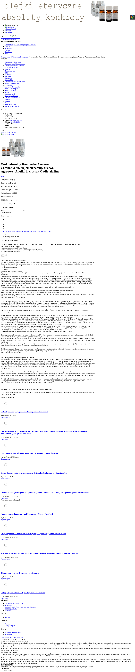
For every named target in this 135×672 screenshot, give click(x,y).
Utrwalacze (8, 78)
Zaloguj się (4, 39)
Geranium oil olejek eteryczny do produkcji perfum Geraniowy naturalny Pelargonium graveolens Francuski (45, 493)
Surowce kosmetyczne (12, 83)
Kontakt (7, 617)
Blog (6, 53)
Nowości (7, 101)
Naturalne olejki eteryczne (13, 62)
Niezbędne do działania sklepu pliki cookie (16, 641)
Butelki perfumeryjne (11, 89)
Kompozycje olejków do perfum (15, 64)
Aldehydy (8, 76)
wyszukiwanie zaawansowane (10, 38)
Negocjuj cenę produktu (31, 231)
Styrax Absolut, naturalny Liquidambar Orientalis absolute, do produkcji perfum (34, 473)
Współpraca (8, 52)
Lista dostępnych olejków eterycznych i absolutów (20, 45)
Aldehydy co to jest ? (11, 96)
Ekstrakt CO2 (9, 80)
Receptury (8, 92)
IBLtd (3, 176)
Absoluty (7, 69)
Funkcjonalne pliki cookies (9, 647)
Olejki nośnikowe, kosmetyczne (15, 81)
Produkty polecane (10, 105)
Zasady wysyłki (10, 626)
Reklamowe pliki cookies (9, 658)
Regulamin (8, 48)
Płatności (7, 50)
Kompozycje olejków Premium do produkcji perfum (14, 66)
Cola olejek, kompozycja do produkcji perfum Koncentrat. (24, 412)
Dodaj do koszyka (6, 212)
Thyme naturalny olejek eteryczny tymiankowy (20, 573)
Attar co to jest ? (10, 94)
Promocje (8, 103)
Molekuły (8, 74)
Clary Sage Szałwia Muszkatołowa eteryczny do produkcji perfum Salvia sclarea (33, 534)
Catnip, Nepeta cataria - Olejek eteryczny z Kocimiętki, (23, 593)
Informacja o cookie (11, 609)
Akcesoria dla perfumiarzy (13, 87)
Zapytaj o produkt (6, 231)
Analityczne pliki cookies (9, 652)
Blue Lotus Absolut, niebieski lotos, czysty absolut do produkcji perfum (29, 453)
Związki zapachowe (11, 71)
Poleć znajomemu (17, 231)
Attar (6, 73)
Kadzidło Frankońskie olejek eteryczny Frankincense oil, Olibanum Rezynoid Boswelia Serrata (39, 553)
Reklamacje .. (9, 634)
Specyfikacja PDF (45, 231)
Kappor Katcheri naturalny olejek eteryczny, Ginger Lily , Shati (27, 514)
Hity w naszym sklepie (12, 106)
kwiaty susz (8, 85)
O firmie (7, 46)
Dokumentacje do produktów (14, 603)
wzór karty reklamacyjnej (13, 632)
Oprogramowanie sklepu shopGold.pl (12, 637)
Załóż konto (12, 39)
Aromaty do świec (10, 90)
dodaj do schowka (6, 216)
